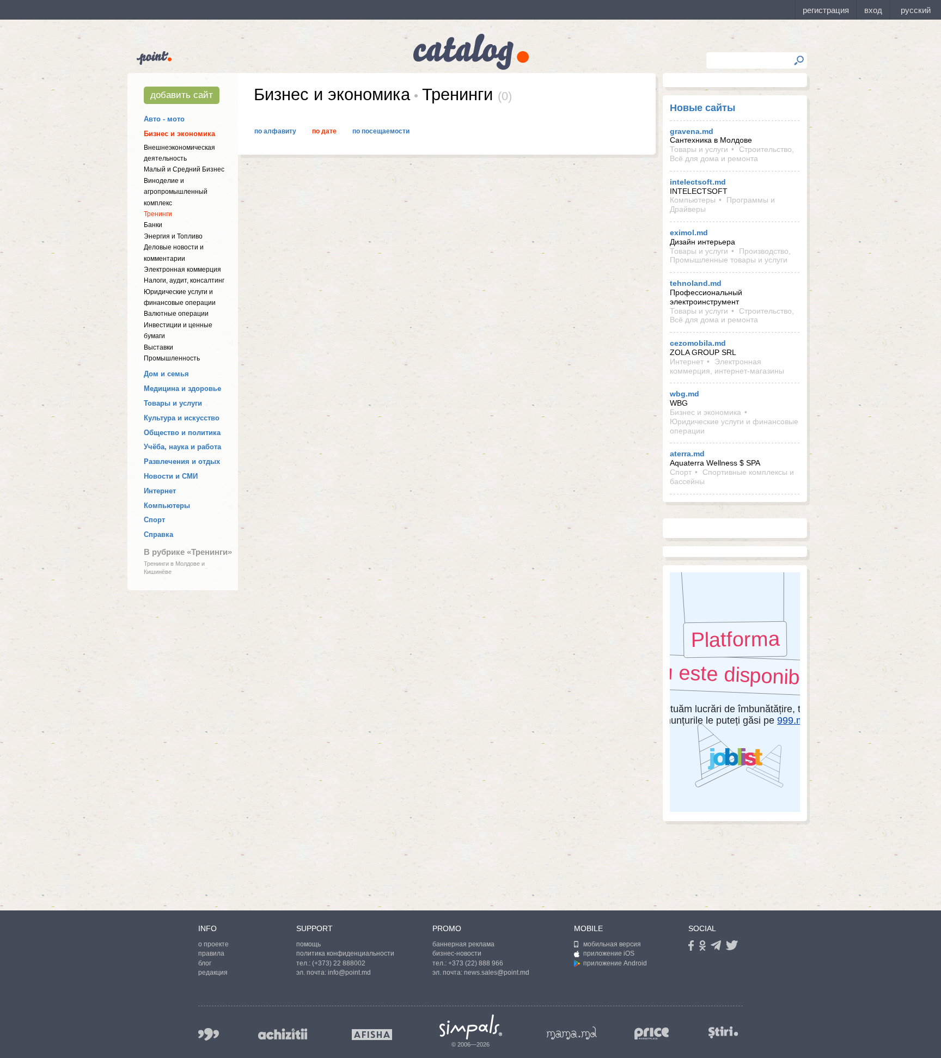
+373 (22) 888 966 (475, 963)
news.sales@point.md (496, 972)
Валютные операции (176, 313)
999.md (208, 1034)
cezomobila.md (698, 343)
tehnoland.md (696, 283)
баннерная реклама (463, 944)
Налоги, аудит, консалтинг (184, 280)
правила (211, 953)
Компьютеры (167, 506)
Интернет (160, 491)
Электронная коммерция (182, 269)
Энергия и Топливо (173, 236)
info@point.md (349, 972)
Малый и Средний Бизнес (184, 169)
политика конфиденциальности (345, 953)
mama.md (572, 1032)
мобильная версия (612, 944)
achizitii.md (283, 1034)
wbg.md (684, 393)
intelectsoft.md (698, 182)
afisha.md (372, 1034)
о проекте (213, 944)
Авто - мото (164, 119)
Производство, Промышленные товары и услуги (730, 256)
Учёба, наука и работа (182, 447)
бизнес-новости (456, 953)
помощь (308, 944)
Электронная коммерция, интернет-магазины (727, 366)
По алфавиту (275, 131)
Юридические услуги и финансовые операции (734, 426)
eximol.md (689, 232)
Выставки (158, 347)
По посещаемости (381, 131)
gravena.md (691, 131)
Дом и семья (166, 374)
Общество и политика (182, 433)
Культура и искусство (181, 418)
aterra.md (687, 453)
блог (204, 963)
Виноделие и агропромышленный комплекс (175, 192)
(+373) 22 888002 (338, 963)
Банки (153, 225)
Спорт (154, 520)
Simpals (470, 1026)
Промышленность (172, 358)
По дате (324, 131)
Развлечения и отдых (182, 461)
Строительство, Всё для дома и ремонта (732, 154)
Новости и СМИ (171, 476)
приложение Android (615, 963)
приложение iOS (608, 953)
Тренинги (158, 214)
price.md (651, 1034)
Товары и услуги (173, 403)
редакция (213, 972)
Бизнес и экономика (179, 134)
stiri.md (723, 1032)
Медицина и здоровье (182, 388)
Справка (158, 534)
